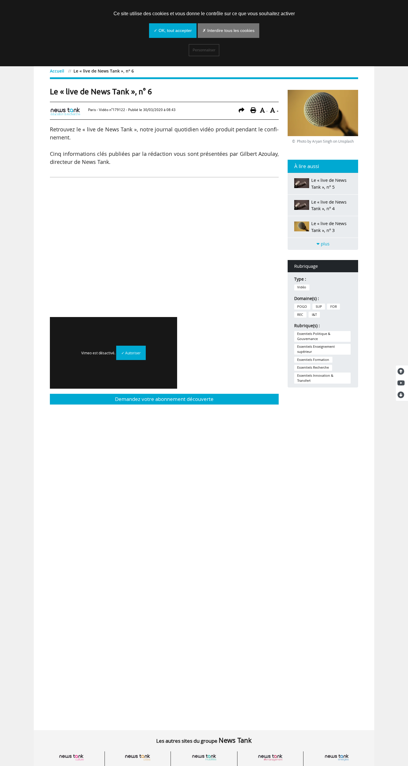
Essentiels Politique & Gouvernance (313, 336)
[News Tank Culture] (71, 757)
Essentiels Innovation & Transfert (315, 377)
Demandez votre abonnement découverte (164, 399)
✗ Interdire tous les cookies (228, 30)
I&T (314, 315)
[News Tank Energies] (336, 757)
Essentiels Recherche (313, 367)
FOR (333, 306)
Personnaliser (204, 50)
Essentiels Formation (313, 360)
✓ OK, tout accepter (173, 30)
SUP (319, 306)
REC (300, 315)
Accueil (57, 71)
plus (324, 244)
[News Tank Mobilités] (204, 757)
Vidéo (301, 287)
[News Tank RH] (270, 757)
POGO (302, 306)
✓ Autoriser (131, 352)
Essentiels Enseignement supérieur (316, 348)
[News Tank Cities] (138, 757)
